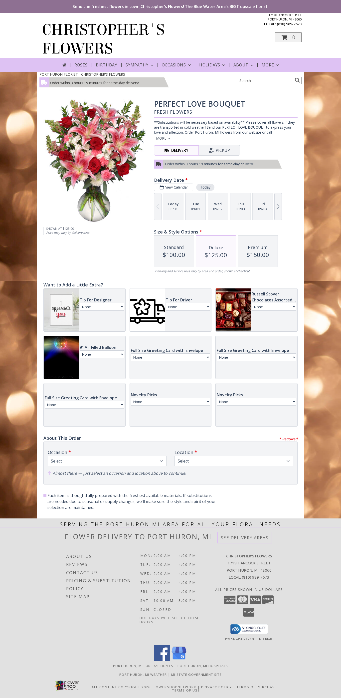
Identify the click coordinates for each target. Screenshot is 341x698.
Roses (81, 65)
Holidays (209, 65)
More (268, 65)
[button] (288, 37)
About (240, 65)
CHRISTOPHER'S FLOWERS (103, 39)
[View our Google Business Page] (179, 659)
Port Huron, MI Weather (143, 674)
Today (205, 187)
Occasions (174, 65)
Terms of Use (186, 690)
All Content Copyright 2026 (121, 687)
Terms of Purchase (257, 687)
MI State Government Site (196, 674)
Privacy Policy (216, 687)
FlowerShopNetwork (174, 687)
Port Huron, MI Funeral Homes (143, 666)
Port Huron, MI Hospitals (202, 666)
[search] (297, 80)
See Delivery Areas (245, 537)
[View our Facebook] (162, 659)
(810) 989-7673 (289, 23)
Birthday (106, 65)
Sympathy (137, 65)
